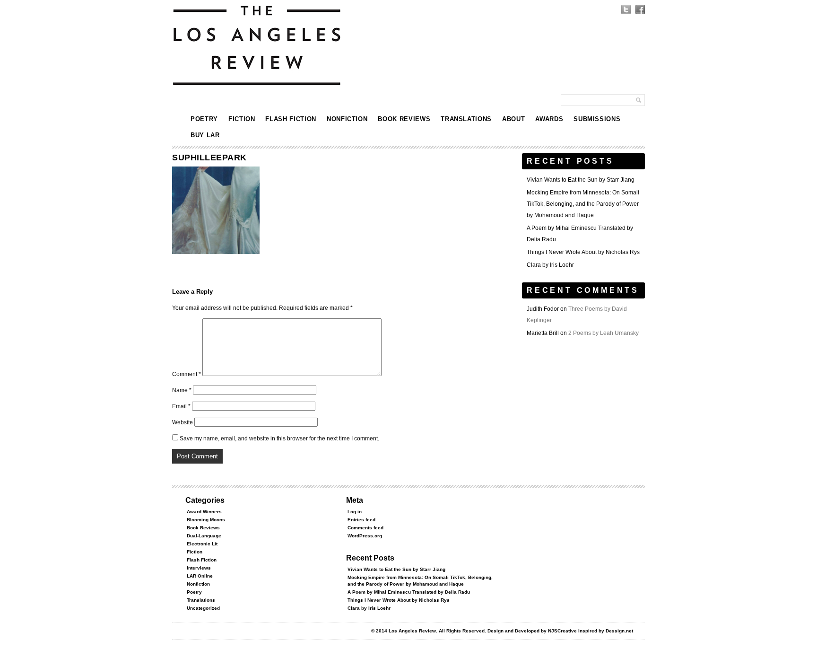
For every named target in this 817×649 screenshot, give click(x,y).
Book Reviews (404, 119)
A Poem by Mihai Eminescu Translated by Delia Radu (409, 592)
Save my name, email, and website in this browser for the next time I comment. (279, 438)
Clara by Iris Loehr (550, 265)
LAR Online (200, 576)
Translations (466, 119)
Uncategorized (203, 608)
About (513, 119)
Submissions (597, 119)
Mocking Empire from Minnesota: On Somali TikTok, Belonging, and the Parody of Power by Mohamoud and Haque (583, 204)
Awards (549, 119)
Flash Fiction (290, 119)
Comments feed (365, 527)
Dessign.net (619, 630)
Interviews (199, 567)
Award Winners (204, 511)
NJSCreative (562, 630)
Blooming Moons (206, 519)
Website (182, 422)
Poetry (204, 119)
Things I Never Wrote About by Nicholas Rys (583, 252)
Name (181, 390)
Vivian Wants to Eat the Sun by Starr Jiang (580, 179)
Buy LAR (205, 135)
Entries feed (361, 519)
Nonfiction (347, 119)
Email (181, 406)
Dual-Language (204, 535)
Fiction (241, 119)
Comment (186, 374)
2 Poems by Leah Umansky (603, 333)
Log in (355, 511)
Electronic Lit (202, 543)
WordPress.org (365, 535)
